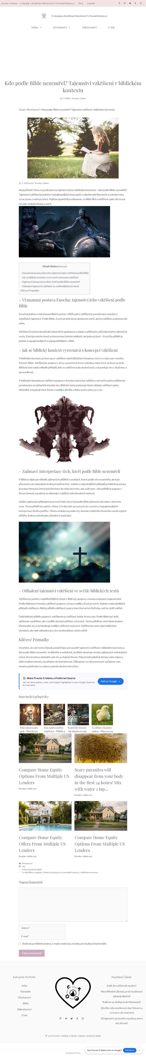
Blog (81, 3)
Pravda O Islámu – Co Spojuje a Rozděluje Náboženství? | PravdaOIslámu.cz (37, 3)
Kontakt (91, 3)
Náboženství (89, 27)
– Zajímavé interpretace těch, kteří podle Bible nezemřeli (50, 281)
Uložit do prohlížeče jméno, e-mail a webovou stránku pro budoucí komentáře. (64, 943)
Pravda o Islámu (79, 98)
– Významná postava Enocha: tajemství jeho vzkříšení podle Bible (54, 272)
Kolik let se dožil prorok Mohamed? (121, 1002)
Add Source (129, 1050)
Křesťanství (60, 27)
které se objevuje (104, 358)
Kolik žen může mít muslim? (121, 985)
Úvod (22, 109)
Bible (26, 1003)
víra (23, 866)
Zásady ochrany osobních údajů (85, 1035)
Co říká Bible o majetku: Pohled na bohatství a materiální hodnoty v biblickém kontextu (60, 872)
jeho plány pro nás (92, 389)
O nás (111, 27)
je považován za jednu (86, 506)
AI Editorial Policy (73, 1053)
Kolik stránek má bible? (32, 869)
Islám (35, 27)
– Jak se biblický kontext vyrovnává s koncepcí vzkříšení (49, 277)
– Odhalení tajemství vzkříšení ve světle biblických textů (49, 286)
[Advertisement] (73, 54)
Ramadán (25, 991)
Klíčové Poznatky (29, 290)
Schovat (62, 266)
